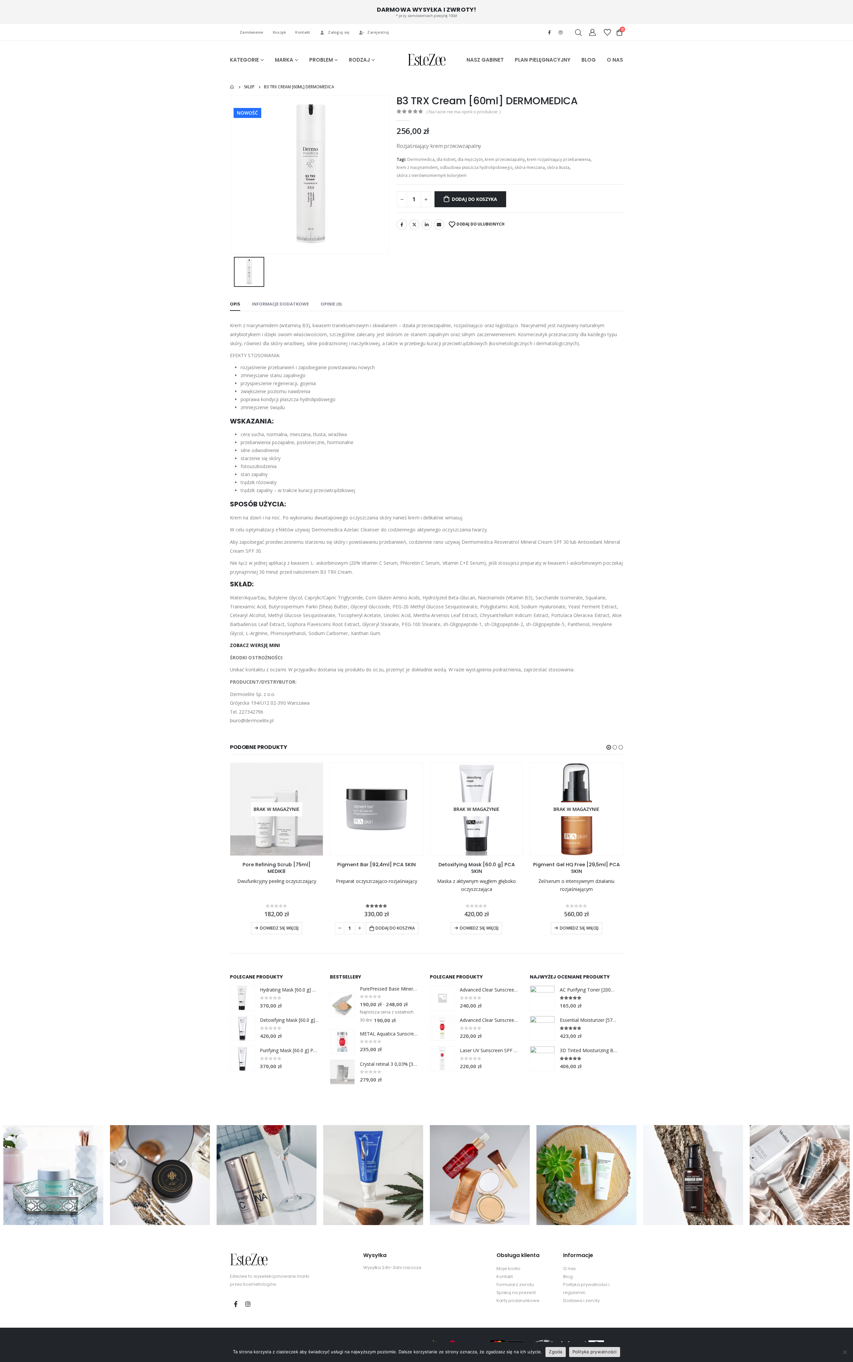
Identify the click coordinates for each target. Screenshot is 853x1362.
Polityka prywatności (594, 1351)
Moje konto (508, 1268)
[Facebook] (549, 32)
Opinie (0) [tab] (331, 304)
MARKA (284, 59)
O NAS (615, 59)
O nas (569, 1268)
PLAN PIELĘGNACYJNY (542, 59)
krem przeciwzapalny (505, 159)
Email (439, 224)
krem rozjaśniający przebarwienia (558, 159)
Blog (568, 1276)
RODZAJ (359, 59)
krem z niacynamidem (417, 167)
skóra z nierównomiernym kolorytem (431, 175)
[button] (609, 747)
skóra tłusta (558, 167)
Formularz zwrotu (515, 1284)
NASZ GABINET (485, 59)
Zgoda (555, 1351)
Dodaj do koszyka (474, 199)
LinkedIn (427, 224)
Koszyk (279, 32)
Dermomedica (420, 159)
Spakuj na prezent (516, 1292)
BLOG (588, 59)
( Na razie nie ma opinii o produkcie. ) (463, 112)
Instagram (248, 1304)
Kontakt (302, 32)
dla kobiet (445, 159)
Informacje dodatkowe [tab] (280, 304)
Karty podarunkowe (517, 1300)
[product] (376, 809)
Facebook (402, 224)
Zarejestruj (378, 32)
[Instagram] (560, 32)
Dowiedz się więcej (279, 928)
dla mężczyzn (470, 159)
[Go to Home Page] (232, 87)
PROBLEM (321, 59)
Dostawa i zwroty (581, 1300)
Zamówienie (252, 32)
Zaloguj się (338, 32)
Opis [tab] (235, 304)
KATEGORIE (244, 59)
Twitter (414, 224)
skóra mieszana (529, 167)
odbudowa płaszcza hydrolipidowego (476, 167)
